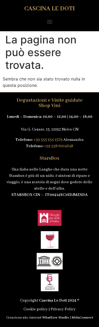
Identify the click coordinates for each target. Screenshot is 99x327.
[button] (49, 21)
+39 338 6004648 (58, 146)
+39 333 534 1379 (48, 139)
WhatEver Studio (55, 317)
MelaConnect (82, 317)
